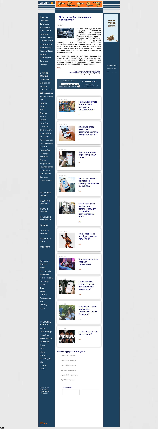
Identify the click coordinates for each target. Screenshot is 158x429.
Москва (42, 268)
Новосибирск (44, 275)
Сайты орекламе (44, 210)
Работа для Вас (111, 68)
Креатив (44, 225)
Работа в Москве (111, 65)
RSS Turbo (44, 424)
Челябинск (43, 295)
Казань (42, 291)
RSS (42, 422)
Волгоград (43, 305)
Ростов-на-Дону (45, 298)
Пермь (42, 308)
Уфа (41, 301)
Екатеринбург (44, 281)
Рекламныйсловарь (45, 194)
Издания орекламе (45, 202)
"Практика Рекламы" (94, 74)
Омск (42, 288)
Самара (42, 285)
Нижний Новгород (46, 278)
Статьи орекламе (44, 74)
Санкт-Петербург (46, 271)
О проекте (45, 247)
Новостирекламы (44, 19)
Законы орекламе (44, 231)
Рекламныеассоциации (45, 218)
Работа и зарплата (111, 72)
